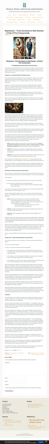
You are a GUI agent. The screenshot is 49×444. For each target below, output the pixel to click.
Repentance (19, 350)
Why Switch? (32, 425)
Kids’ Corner (11, 19)
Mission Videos (19, 17)
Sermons (32, 15)
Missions (27, 17)
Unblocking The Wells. (34, 407)
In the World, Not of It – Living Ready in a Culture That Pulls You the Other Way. (13, 422)
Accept (41, 442)
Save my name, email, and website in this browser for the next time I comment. (23, 387)
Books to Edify (31, 22)
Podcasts (22, 22)
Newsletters (37, 19)
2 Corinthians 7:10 (25, 159)
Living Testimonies (37, 17)
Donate (29, 19)
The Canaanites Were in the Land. (36, 405)
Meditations (9, 17)
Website (6, 384)
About (15, 15)
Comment (7, 362)
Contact (40, 22)
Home (9, 15)
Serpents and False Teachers (35, 404)
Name (6, 378)
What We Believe (23, 15)
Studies (39, 15)
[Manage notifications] (46, 441)
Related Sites (21, 19)
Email (6, 381)
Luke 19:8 (36, 114)
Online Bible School (12, 22)
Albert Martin (21, 34)
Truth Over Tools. (8, 419)
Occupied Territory (9, 425)
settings (34, 442)
